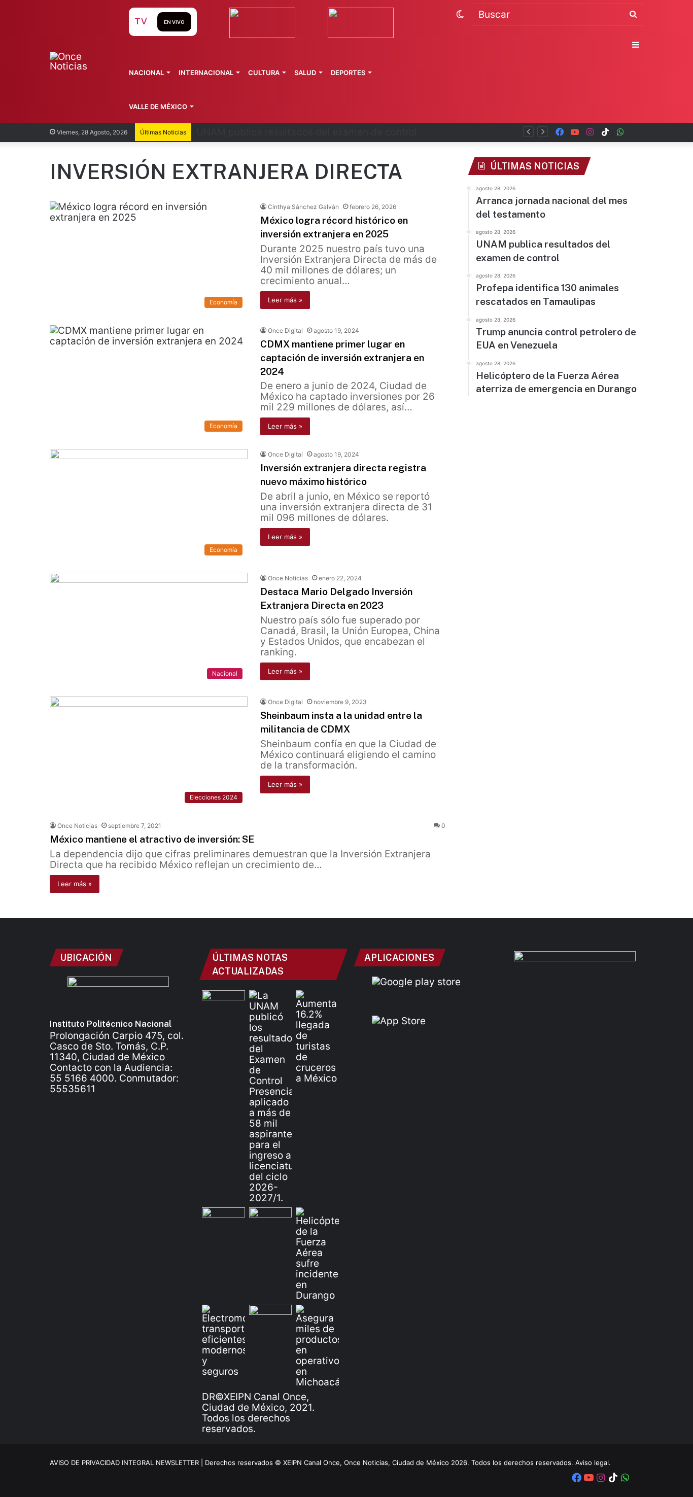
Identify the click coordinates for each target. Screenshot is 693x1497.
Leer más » (285, 300)
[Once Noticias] (79, 61)
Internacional (206, 72)
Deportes (348, 72)
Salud (305, 72)
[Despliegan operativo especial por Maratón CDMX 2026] (270, 1317)
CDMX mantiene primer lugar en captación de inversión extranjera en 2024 (342, 357)
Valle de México (158, 106)
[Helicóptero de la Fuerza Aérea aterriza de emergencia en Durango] (317, 1254)
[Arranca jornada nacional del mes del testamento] (223, 1002)
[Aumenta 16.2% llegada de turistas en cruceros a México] (317, 1037)
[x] (635, 132)
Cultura (264, 72)
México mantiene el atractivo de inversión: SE (152, 839)
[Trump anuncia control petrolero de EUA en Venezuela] (270, 1219)
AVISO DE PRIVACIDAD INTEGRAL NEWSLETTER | (127, 1462)
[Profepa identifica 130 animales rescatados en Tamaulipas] (223, 1219)
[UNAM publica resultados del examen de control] (270, 1096)
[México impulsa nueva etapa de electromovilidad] (223, 1341)
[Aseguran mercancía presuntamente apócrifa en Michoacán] (317, 1346)
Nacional (146, 72)
